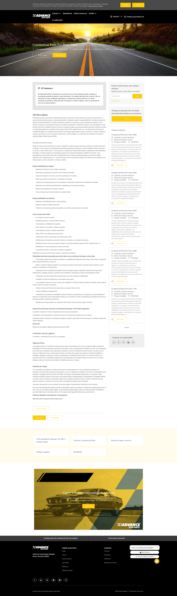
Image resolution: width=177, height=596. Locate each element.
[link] (115, 101)
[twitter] (47, 580)
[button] (59, 55)
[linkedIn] (41, 580)
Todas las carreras (67, 570)
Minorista (106, 551)
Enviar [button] (137, 96)
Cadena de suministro (110, 562)
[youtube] (60, 580)
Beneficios (67, 13)
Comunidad (65, 562)
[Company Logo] (42, 16)
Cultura (64, 555)
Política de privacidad (121, 591)
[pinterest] (66, 580)
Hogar (63, 551)
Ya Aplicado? (57, 20)
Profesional (107, 559)
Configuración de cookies (95, 6)
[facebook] (35, 580)
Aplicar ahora (122, 165)
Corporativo (107, 555)
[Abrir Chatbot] (156, 561)
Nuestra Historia (66, 559)
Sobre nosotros (80, 13)
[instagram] (53, 580)
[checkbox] (42, 55)
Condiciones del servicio (136, 591)
